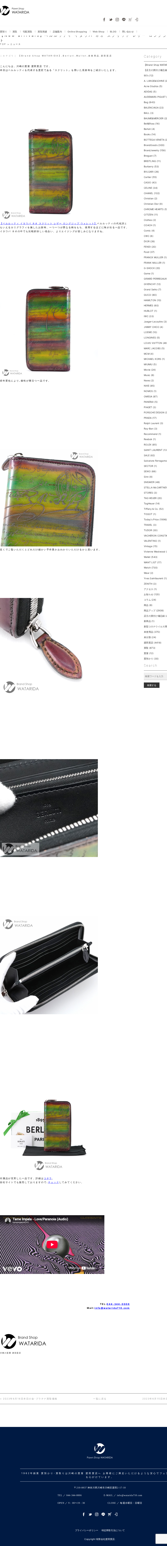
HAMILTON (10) (152, 300)
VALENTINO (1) (152, 540)
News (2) (149, 380)
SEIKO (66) (150, 471)
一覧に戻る (100, 1398)
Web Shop (99, 31)
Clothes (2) (150, 220)
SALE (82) (149, 455)
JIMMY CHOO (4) (153, 327)
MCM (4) (148, 353)
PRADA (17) (150, 417)
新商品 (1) (149, 621)
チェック (53, 1182)
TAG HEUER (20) (153, 498)
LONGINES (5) (152, 337)
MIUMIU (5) (150, 364)
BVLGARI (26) (151, 171)
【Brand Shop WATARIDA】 (39, 55)
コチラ (48, 1178)
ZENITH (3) (150, 583)
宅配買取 (28, 31)
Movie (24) (150, 369)
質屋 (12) (148, 653)
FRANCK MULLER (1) (155, 257)
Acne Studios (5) (153, 86)
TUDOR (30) (151, 530)
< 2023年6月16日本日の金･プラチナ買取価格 (28, 1398)
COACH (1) (150, 225)
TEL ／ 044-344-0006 (70, 1495)
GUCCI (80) (150, 294)
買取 (15, 31)
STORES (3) (150, 492)
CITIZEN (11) (151, 214)
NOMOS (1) (150, 391)
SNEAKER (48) (152, 482)
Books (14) (150, 134)
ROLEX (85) (150, 444)
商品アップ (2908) (154, 610)
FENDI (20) (150, 246)
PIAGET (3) (150, 407)
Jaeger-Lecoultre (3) (155, 321)
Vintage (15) (150, 546)
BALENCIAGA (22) (154, 107)
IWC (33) (149, 316)
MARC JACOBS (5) (154, 348)
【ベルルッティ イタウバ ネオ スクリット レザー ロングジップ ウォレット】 (48, 223)
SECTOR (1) (150, 466)
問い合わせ (128, 31)
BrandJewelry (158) (155, 150)
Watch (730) (151, 567)
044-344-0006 (118, 1304)
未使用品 (93, 55)
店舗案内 (57, 31)
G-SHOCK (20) (152, 268)
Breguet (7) (150, 155)
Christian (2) (150, 198)
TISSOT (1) (150, 514)
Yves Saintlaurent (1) (155, 578)
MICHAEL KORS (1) (154, 359)
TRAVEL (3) (150, 524)
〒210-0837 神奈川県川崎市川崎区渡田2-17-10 (100, 1487)
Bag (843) (149, 102)
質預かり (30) (151, 658)
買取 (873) (149, 647)
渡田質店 (106, 55)
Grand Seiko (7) (152, 289)
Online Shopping (77, 31)
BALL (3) (148, 113)
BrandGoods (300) (154, 145)
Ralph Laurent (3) (153, 423)
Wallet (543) (150, 557)
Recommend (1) (152, 434)
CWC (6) (148, 236)
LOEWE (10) (150, 332)
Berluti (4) (149, 129)
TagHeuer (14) (152, 503)
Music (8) (149, 375)
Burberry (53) (151, 166)
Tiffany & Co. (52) (154, 508)
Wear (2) (148, 573)
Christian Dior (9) (153, 203)
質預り (4, 31)
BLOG (113, 31)
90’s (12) (148, 75)
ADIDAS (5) (150, 91)
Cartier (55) (150, 177)
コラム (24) (150, 599)
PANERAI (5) (151, 401)
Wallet (81, 55)
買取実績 (42, 31)
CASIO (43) (150, 182)
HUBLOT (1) (150, 310)
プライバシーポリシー (86, 1530)
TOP (4, 44)
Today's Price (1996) (155, 519)
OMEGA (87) (151, 396)
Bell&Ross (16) (152, 123)
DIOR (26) (149, 241)
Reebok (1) (150, 439)
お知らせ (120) (152, 594)
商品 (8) (148, 605)
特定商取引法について (113, 1530)
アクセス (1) (150, 589)
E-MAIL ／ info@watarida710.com (123, 1495)
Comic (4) (149, 230)
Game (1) (149, 273)
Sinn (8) (148, 476)
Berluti (69, 55)
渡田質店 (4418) (152, 642)
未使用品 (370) (152, 631)
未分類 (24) (150, 637)
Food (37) (149, 252)
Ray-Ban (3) (150, 428)
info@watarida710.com (112, 1308)
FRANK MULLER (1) (154, 262)
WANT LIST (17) (152, 562)
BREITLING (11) (152, 161)
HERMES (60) (151, 305)
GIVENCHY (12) (152, 284)
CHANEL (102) (152, 193)
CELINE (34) (151, 187)
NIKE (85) (149, 385)
